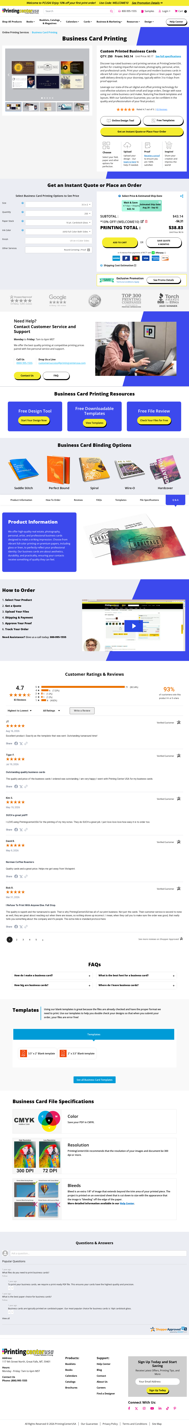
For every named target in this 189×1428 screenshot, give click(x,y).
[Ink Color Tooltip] (22, 230)
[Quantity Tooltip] (22, 212)
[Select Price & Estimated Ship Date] (119, 196)
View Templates (94, 422)
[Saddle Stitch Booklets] (23, 469)
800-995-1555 (58, 637)
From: (118, 56)
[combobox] (58, 204)
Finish (5, 239)
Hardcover (165, 488)
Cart (180, 11)
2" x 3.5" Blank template (81, 1053)
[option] (47, 74)
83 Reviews (24, 699)
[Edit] (142, 221)
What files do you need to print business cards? (25, 1272)
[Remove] (146, 221)
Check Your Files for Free (154, 420)
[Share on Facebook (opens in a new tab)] (16, 743)
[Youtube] (152, 1408)
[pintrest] (175, 1408)
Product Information (21, 499)
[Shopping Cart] (176, 11)
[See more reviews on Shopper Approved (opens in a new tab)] (26, 743)
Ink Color (6, 230)
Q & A (175, 499)
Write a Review (82, 710)
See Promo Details (163, 280)
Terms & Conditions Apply (128, 281)
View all (6, 1318)
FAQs (99, 499)
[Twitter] (136, 1408)
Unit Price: (141, 56)
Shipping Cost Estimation (118, 265)
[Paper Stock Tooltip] (22, 221)
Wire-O (130, 488)
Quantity (6, 212)
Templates (120, 499)
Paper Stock (8, 221)
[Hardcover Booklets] (165, 469)
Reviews (78, 499)
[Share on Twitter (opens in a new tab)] (21, 743)
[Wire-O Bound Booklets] (130, 469)
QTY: (103, 56)
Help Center (127, 1203)
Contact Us (27, 375)
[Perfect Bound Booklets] (59, 469)
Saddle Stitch (23, 488)
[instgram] (144, 1408)
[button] (8, 74)
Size (4, 203)
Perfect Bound (59, 488)
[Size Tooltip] (22, 202)
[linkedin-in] (160, 1408)
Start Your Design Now (34, 420)
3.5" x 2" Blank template (41, 1053)
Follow (4, 1276)
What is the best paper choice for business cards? (27, 1296)
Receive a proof (152, 155)
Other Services (9, 248)
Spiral (94, 488)
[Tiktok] (167, 1408)
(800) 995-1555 (19, 1380)
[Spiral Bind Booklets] (94, 469)
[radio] (94, 687)
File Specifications (149, 499)
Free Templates (166, 120)
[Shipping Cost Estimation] (101, 265)
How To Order (53, 499)
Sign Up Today (157, 1390)
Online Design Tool (123, 120)
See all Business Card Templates (95, 1079)
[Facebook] (129, 1408)
